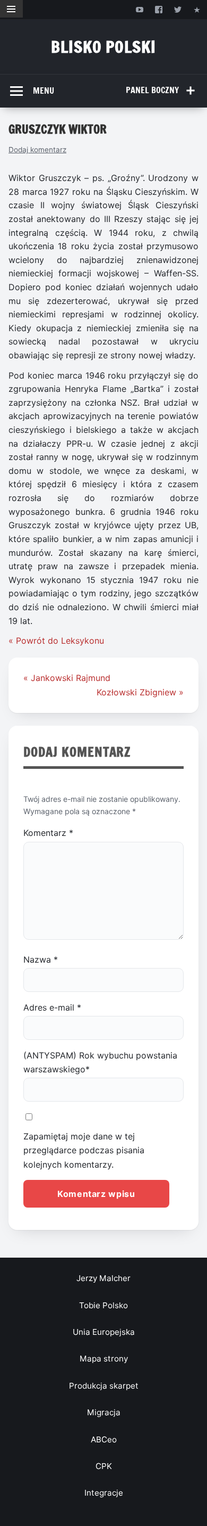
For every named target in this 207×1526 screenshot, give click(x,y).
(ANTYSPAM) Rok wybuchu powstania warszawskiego (100, 1062)
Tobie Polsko (103, 1305)
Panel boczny (152, 90)
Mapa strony (104, 1358)
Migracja (103, 1412)
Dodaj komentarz (37, 149)
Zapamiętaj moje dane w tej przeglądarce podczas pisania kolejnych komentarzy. (83, 1150)
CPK (104, 1466)
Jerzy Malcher (103, 1278)
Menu (43, 90)
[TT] (178, 9)
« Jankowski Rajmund (66, 677)
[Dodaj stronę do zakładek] (197, 9)
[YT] (139, 9)
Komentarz (48, 832)
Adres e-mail (52, 1007)
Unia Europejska (104, 1332)
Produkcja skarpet (104, 1386)
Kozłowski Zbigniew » (140, 692)
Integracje (103, 1493)
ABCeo (104, 1439)
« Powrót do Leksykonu (56, 640)
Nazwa (40, 959)
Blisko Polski (103, 46)
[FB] (158, 9)
